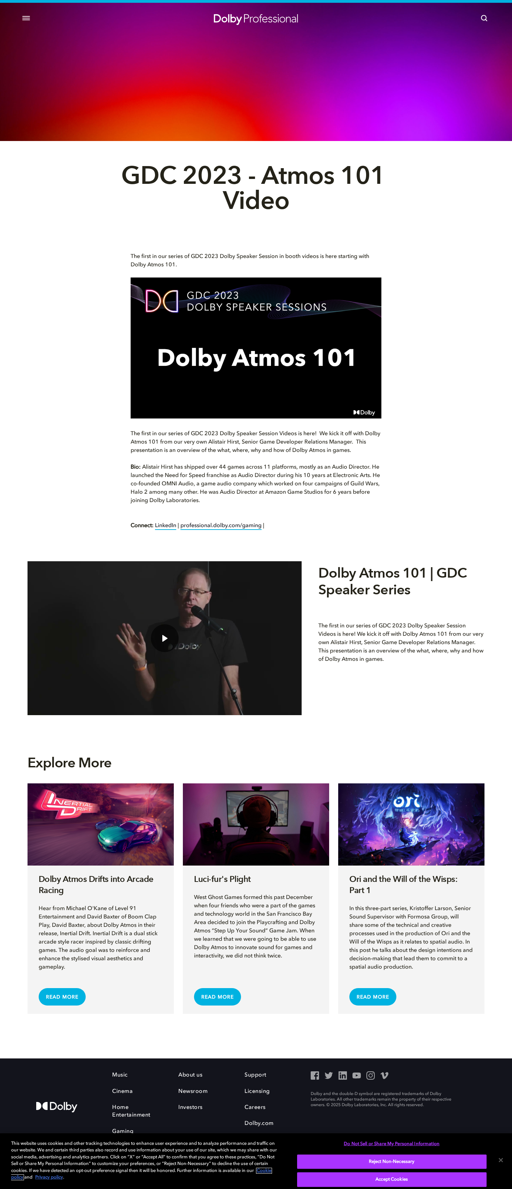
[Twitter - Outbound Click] (329, 1076)
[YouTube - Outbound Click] (356, 1076)
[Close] (501, 1160)
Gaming (122, 1131)
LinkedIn (165, 526)
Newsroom (193, 1091)
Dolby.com (259, 1123)
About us (190, 1075)
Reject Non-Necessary (392, 1161)
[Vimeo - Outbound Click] (384, 1076)
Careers (255, 1107)
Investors (190, 1107)
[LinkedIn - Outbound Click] (343, 1076)
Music (120, 1075)
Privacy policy (49, 1177)
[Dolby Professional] (256, 18)
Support (255, 1075)
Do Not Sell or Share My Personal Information (392, 1144)
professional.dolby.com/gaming (221, 526)
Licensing (257, 1091)
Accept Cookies (391, 1179)
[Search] (484, 18)
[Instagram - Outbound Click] (370, 1076)
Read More (62, 997)
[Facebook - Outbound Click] (315, 1076)
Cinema (122, 1091)
